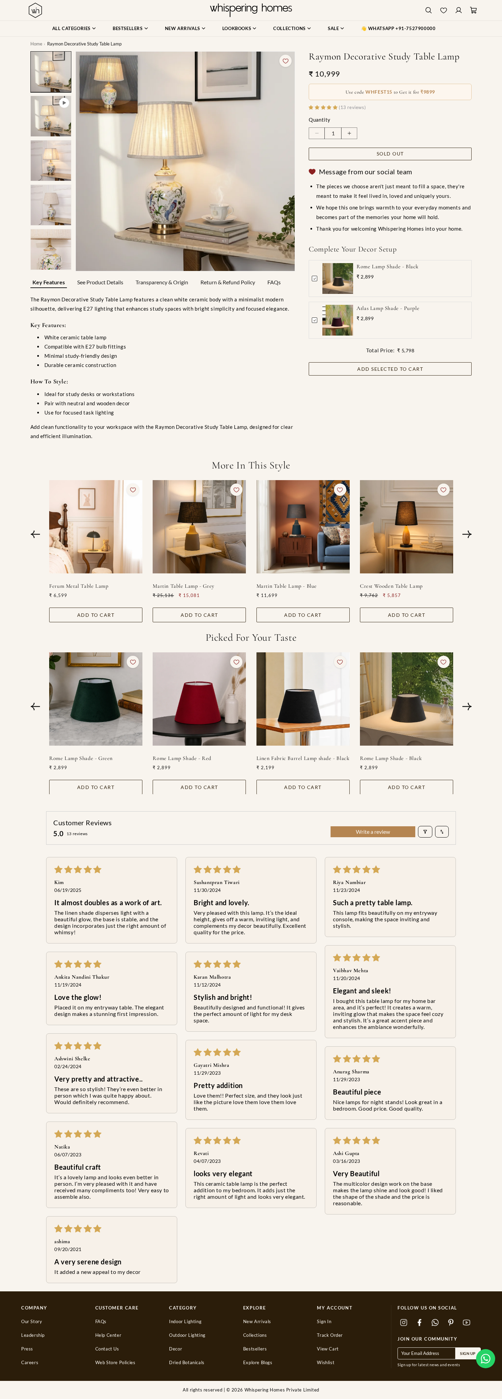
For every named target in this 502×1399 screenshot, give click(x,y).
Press (27, 1349)
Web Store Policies (115, 1362)
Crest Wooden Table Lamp (391, 586)
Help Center (108, 1335)
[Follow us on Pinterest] (451, 1322)
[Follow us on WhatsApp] (435, 1322)
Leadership (33, 1335)
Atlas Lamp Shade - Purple (388, 308)
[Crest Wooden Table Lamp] (406, 526)
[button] (485, 1358)
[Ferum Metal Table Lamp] (95, 526)
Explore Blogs (258, 1362)
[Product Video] (50, 116)
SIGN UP (468, 1353)
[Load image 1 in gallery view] (50, 71)
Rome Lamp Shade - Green (81, 758)
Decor (175, 1349)
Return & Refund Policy (227, 282)
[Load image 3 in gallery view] (50, 205)
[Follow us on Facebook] (419, 1322)
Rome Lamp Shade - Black (388, 266)
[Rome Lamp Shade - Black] (406, 699)
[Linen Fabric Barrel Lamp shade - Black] (302, 699)
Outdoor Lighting (187, 1335)
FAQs (274, 282)
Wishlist (325, 1362)
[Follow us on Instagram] (404, 1322)
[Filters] (425, 832)
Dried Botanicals (187, 1362)
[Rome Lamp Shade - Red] (199, 699)
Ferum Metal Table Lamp (78, 586)
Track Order (330, 1335)
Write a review (373, 831)
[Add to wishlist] (285, 61)
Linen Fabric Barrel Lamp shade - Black (302, 758)
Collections (255, 1335)
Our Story (31, 1321)
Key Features (48, 282)
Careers (29, 1362)
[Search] (428, 10)
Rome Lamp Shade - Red (182, 758)
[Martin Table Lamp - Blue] (302, 526)
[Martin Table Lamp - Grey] (199, 526)
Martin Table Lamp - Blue (286, 586)
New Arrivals (257, 1321)
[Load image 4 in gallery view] (50, 249)
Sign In (324, 1321)
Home (36, 43)
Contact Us (107, 1349)
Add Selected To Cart (390, 369)
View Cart (327, 1349)
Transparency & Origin (162, 282)
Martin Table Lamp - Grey (183, 586)
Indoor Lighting (185, 1321)
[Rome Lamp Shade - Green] (95, 699)
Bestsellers (255, 1349)
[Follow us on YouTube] (466, 1322)
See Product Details (100, 282)
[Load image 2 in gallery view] (50, 160)
